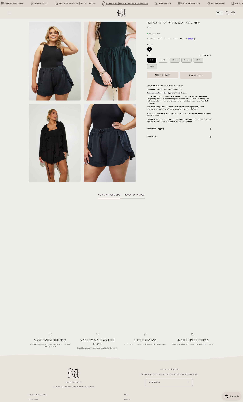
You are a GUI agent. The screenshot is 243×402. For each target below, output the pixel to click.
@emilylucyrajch (74, 382)
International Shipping (155, 129)
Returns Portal (207, 344)
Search (127, 399)
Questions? (33, 399)
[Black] (149, 49)
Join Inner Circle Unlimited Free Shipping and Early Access (127, 3)
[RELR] (121, 13)
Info (126, 394)
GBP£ (218, 13)
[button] (227, 13)
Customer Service (38, 394)
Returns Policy (152, 137)
